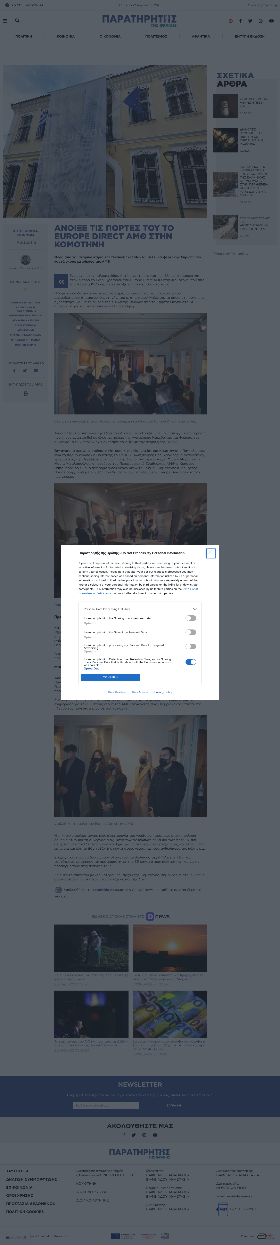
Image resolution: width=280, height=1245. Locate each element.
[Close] (211, 553)
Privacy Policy (163, 692)
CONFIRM (110, 677)
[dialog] (140, 622)
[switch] (191, 618)
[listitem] (140, 609)
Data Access (140, 692)
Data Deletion (117, 692)
